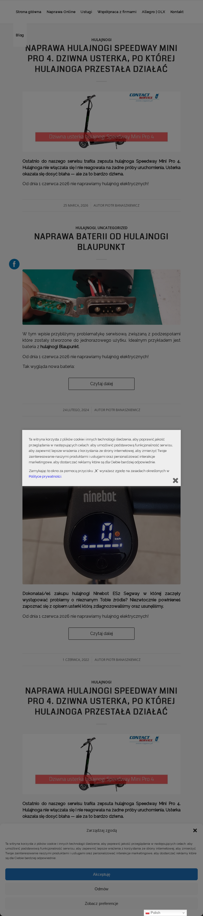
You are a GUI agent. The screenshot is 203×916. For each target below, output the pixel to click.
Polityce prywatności (45, 476)
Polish (155, 913)
